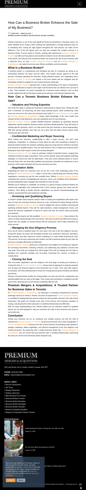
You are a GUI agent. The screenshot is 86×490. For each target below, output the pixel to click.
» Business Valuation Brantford (15, 409)
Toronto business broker (64, 113)
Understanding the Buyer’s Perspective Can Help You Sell (44, 428)
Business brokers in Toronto (20, 79)
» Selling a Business (12, 393)
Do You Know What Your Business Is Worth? (40, 447)
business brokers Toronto (67, 176)
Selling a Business (47, 35)
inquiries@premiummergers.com (22, 375)
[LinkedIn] (81, 488)
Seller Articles (34, 35)
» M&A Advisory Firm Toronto (15, 396)
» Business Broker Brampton (15, 401)
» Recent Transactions (12, 385)
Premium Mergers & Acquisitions (24, 116)
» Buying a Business (12, 390)
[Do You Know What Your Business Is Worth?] (13, 448)
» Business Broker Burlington (15, 404)
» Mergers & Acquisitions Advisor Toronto (19, 412)
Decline (21, 480)
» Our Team (8, 387)
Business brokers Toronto (18, 85)
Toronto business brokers (41, 61)
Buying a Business (21, 35)
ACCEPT (10, 480)
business (11, 35)
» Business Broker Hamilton (14, 407)
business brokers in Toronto (52, 216)
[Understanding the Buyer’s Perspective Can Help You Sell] (13, 429)
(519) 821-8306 (17, 372)
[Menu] (80, 4)
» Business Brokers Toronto (14, 398)
